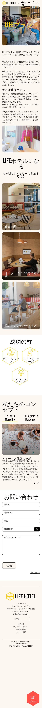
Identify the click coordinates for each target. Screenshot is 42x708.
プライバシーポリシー (21, 627)
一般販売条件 (21, 629)
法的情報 (21, 624)
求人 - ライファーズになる (21, 606)
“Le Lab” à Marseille (9, 417)
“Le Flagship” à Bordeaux (30, 417)
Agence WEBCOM (27, 646)
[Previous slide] (34, 483)
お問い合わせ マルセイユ (21, 611)
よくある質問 (21, 603)
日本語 (17, 619)
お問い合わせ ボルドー (21, 614)
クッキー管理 (21, 632)
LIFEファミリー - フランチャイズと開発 (21, 609)
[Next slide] (38, 483)
